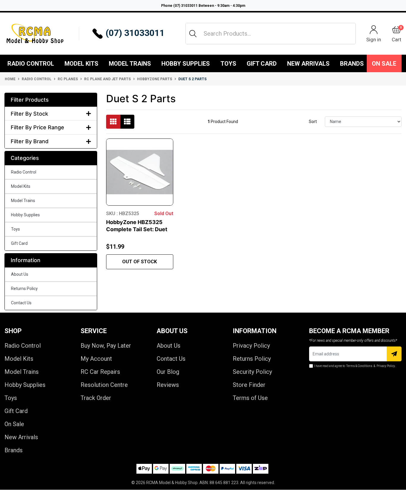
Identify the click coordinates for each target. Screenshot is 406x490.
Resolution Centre (104, 384)
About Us (19, 274)
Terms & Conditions (359, 366)
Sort (313, 121)
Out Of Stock (139, 261)
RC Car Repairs (100, 371)
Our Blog (168, 371)
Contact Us (21, 302)
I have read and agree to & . (355, 366)
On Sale (384, 63)
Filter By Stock (29, 114)
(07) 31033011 (135, 33)
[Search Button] (193, 33)
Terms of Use (250, 397)
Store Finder (249, 384)
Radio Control (30, 63)
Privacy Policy (251, 345)
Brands (13, 450)
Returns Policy (24, 288)
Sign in (373, 39)
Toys (228, 63)
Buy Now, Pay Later (106, 345)
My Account (96, 358)
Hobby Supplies (185, 63)
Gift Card (262, 63)
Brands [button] (352, 63)
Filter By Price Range (37, 127)
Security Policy (252, 371)
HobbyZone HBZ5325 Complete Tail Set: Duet (136, 225)
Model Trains (130, 63)
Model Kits (81, 63)
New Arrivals (308, 63)
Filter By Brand (29, 141)
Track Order (96, 397)
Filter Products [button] (30, 100)
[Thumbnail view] (113, 122)
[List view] (127, 122)
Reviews (168, 384)
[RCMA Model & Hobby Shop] (34, 33)
